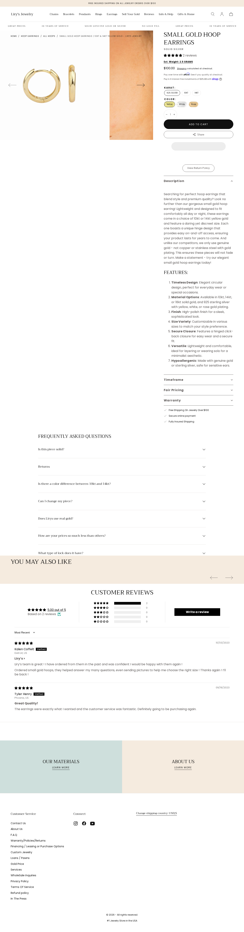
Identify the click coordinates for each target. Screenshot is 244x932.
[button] (212, 14)
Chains (54, 14)
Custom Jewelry (21, 852)
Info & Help (166, 14)
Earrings (112, 14)
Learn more (61, 767)
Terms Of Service (22, 887)
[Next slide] (141, 85)
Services (16, 870)
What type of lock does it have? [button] (60, 553)
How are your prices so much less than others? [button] (71, 535)
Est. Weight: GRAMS (178, 61)
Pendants (85, 14)
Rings (98, 14)
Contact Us (18, 823)
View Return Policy (198, 168)
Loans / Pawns (20, 858)
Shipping (181, 68)
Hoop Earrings (30, 36)
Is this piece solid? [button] (51, 449)
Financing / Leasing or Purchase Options (37, 846)
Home (14, 36)
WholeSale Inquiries (23, 875)
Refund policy (20, 893)
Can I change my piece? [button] (55, 501)
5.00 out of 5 (56, 610)
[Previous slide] (12, 85)
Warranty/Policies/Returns (28, 841)
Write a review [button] (197, 612)
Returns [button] (44, 466)
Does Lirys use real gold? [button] (55, 518)
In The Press (18, 899)
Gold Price (17, 864)
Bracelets (68, 14)
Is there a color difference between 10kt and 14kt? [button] (74, 484)
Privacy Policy (20, 881)
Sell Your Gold (131, 14)
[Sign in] (222, 14)
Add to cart (198, 124)
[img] (23, 643)
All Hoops (49, 36)
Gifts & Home (186, 14)
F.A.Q (14, 835)
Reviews (149, 14)
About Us (16, 829)
